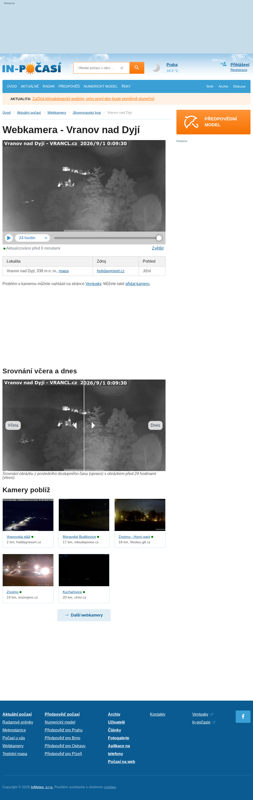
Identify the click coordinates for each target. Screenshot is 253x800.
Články (114, 730)
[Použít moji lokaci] (121, 68)
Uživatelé (116, 722)
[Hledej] (136, 68)
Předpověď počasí (62, 714)
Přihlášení (240, 65)
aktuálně (30, 86)
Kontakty (157, 714)
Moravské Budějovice (79, 537)
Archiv (223, 86)
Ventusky (93, 284)
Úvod (6, 112)
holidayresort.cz (111, 271)
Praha (172, 65)
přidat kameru (137, 284)
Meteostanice (14, 730)
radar (49, 86)
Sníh (209, 86)
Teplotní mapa (14, 754)
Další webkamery (87, 615)
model (101, 86)
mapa (64, 271)
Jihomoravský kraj (87, 112)
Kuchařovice (72, 592)
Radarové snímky (17, 722)
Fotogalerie (118, 738)
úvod (12, 86)
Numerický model (60, 722)
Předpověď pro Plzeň (63, 754)
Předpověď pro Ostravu (65, 746)
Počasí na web (121, 762)
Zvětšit (158, 248)
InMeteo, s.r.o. (42, 787)
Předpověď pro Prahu (64, 730)
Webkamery (56, 112)
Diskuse (239, 86)
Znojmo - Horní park (134, 537)
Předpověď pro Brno (62, 738)
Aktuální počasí (29, 112)
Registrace (239, 70)
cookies (110, 787)
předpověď (69, 86)
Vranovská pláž (18, 537)
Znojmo (13, 592)
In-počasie (201, 722)
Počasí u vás (13, 738)
